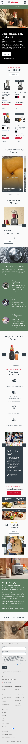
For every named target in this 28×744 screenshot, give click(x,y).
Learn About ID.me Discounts (8, 737)
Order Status (17, 689)
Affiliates (4, 712)
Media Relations (5, 704)
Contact (16, 692)
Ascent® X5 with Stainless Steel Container (6, 94)
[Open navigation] (25, 2)
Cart (2, 3)
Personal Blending (14, 365)
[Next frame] (24, 225)
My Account (5, 709)
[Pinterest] (9, 679)
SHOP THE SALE (14, 74)
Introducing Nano (9, 58)
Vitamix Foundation (6, 692)
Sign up (4, 667)
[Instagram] (15, 679)
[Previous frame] (4, 225)
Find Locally (17, 703)
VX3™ (4, 126)
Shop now (6, 54)
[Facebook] (3, 679)
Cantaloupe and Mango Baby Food (8, 499)
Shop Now (4, 108)
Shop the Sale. (22, 7)
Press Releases (5, 707)
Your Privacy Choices (6, 729)
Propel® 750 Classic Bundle (20, 93)
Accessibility (5, 731)
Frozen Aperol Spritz (20, 499)
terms (21, 664)
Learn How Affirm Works (7, 734)
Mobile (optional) (5, 651)
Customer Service (18, 686)
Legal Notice (5, 718)
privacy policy (14, 664)
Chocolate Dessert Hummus (20, 510)
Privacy (3, 720)
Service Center (18, 700)
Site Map (4, 726)
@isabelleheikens (7, 190)
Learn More (14, 531)
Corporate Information (7, 686)
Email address (4, 646)
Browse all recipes (14, 493)
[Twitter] (6, 679)
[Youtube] (12, 679)
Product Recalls (18, 705)
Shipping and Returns (19, 697)
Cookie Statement (6, 723)
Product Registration (19, 694)
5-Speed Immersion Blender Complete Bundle (20, 127)
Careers (4, 701)
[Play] (20, 189)
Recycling (4, 715)
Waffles (8, 510)
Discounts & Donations (7, 694)
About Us (4, 689)
